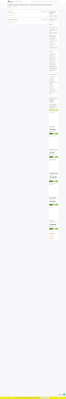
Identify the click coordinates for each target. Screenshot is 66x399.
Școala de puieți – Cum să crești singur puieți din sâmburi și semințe (53, 47)
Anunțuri (48, 1)
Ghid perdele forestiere (34, 1)
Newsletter (51, 1)
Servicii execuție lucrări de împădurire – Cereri (52, 63)
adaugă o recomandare (44, 11)
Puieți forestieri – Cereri (52, 60)
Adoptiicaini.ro (51, 238)
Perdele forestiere (51, 86)
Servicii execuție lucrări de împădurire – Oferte (52, 65)
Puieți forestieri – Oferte (52, 61)
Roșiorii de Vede (10, 13)
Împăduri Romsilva (51, 80)
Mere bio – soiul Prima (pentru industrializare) (53, 198)
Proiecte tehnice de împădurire (53, 90)
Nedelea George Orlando (13, 19)
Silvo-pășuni (50, 94)
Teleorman (15, 13)
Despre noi (55, 1)
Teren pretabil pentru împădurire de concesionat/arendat (53, 68)
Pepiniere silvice (51, 85)
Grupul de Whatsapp (51, 43)
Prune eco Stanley (52, 126)
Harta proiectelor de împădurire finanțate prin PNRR (53, 39)
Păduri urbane (51, 84)
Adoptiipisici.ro (51, 239)
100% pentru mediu (20, 1)
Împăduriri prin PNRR (51, 81)
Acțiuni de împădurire (52, 76)
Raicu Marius (10, 11)
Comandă (51, 133)
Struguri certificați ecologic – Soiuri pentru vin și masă (53, 173)
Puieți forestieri (44, 1)
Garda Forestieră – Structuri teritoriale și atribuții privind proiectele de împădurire (52, 36)
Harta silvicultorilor (14, 6)
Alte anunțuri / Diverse (52, 53)
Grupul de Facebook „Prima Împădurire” (52, 45)
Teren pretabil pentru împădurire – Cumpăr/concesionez (53, 66)
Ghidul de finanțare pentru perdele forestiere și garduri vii (53, 27)
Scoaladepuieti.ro (51, 236)
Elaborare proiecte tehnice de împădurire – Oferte (53, 59)
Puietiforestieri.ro (51, 235)
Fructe (53, 127)
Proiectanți (39, 1)
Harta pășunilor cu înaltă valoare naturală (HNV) (53, 41)
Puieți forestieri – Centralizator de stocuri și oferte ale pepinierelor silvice (53, 33)
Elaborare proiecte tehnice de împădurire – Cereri (53, 57)
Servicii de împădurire (52, 91)
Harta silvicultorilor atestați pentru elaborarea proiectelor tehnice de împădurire (53, 30)
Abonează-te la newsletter (52, 18)
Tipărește (9, 6)
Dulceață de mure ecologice (53, 149)
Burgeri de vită (51, 220)
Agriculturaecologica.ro (52, 237)
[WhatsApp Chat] (64, 394)
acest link (52, 16)
